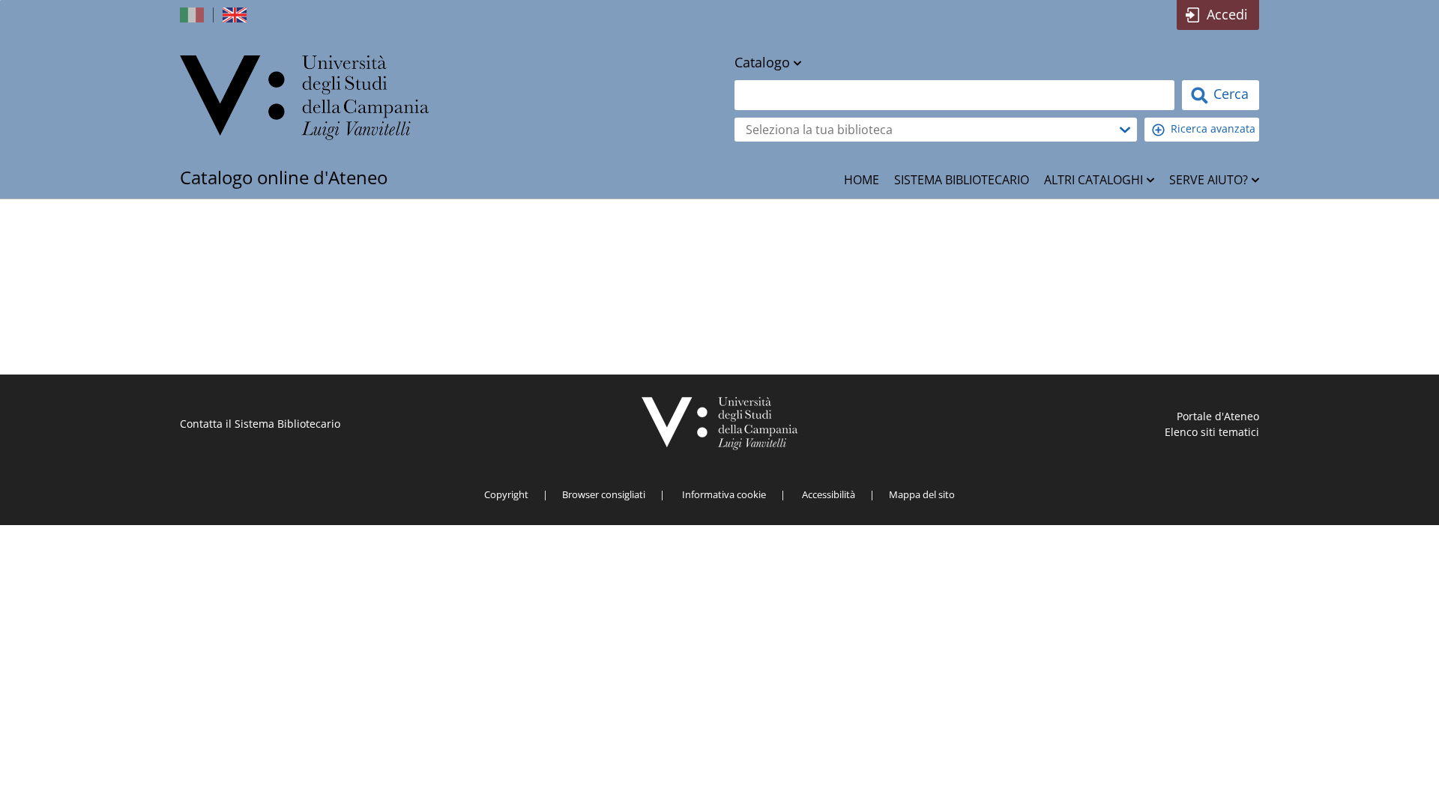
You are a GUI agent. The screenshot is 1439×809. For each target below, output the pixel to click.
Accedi (1227, 14)
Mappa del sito (922, 494)
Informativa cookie (724, 494)
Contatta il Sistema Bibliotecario (260, 423)
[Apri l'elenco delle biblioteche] (1125, 130)
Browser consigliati (603, 494)
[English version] (236, 14)
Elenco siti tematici (1212, 432)
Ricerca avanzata (1213, 128)
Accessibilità (828, 494)
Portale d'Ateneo (1218, 416)
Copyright (506, 494)
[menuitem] (861, 180)
